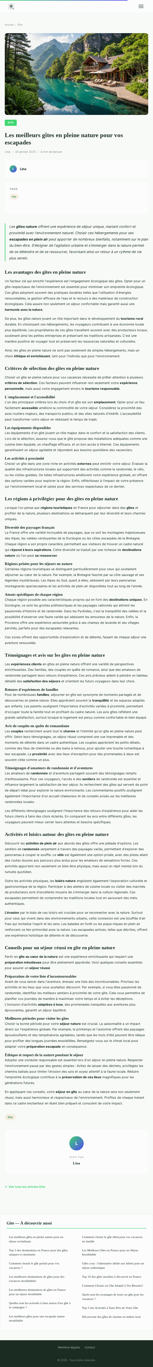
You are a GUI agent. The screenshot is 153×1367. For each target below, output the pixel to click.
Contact (90, 1347)
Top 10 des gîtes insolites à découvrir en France (111, 1276)
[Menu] (141, 6)
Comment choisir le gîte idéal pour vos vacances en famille (112, 1239)
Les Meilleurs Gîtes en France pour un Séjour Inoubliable (110, 1252)
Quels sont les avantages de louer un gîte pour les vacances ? (113, 1296)
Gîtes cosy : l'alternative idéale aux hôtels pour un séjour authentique (113, 1265)
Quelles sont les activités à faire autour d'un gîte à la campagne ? (40, 1305)
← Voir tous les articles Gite (25, 1187)
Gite (20, 24)
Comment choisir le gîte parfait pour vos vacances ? (34, 1265)
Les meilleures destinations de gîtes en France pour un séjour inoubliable (37, 1292)
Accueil (9, 24)
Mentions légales (69, 1347)
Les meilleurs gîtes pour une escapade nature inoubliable (37, 1318)
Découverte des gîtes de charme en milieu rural (111, 1316)
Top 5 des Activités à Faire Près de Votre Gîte (110, 1307)
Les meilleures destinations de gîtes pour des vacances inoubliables (36, 1278)
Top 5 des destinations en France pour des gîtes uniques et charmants (38, 1252)
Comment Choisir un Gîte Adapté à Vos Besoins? (112, 1285)
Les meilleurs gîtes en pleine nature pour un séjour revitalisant (36, 1239)
